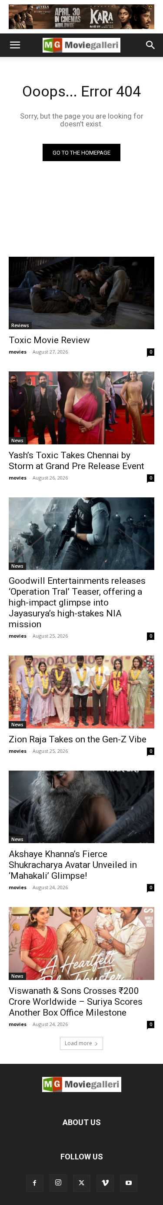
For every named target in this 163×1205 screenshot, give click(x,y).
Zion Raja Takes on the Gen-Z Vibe (77, 739)
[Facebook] (34, 1183)
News (17, 440)
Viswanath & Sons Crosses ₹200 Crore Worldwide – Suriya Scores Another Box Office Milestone (76, 1002)
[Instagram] (58, 1183)
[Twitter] (81, 1183)
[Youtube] (128, 1183)
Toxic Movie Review (49, 340)
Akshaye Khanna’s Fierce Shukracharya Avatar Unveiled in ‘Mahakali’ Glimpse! (73, 865)
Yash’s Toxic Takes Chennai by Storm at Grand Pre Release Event (76, 460)
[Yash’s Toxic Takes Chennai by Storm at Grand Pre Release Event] (81, 407)
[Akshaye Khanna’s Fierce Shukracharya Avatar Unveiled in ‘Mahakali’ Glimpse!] (81, 807)
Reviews (20, 325)
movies (18, 351)
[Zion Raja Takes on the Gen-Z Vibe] (81, 691)
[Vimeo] (105, 1183)
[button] (15, 45)
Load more (78, 1043)
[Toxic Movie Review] (81, 293)
